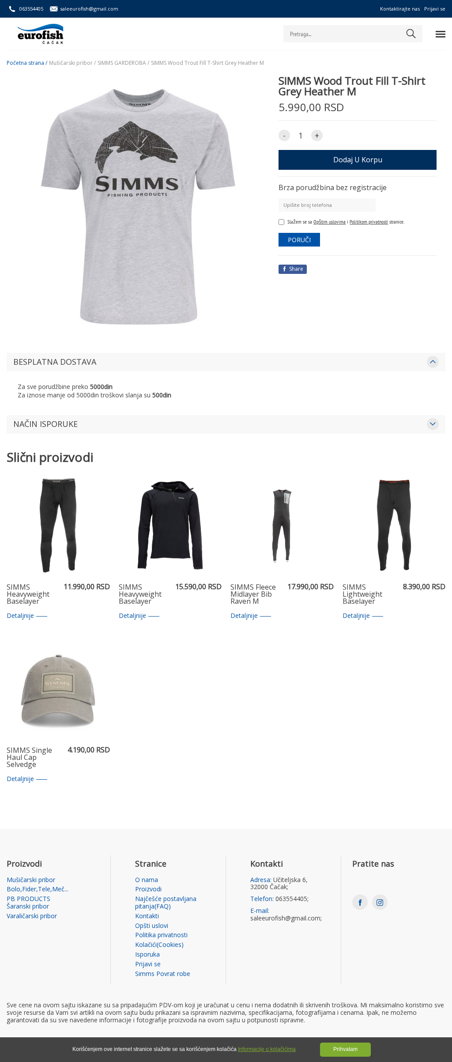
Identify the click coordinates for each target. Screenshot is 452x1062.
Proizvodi (148, 889)
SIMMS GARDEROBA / (123, 63)
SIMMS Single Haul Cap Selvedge (29, 758)
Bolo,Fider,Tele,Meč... (37, 889)
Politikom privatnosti (369, 221)
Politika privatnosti (161, 935)
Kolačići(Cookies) (159, 945)
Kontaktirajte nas (400, 8)
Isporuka (147, 954)
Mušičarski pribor (31, 880)
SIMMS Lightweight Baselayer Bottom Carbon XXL (368, 594)
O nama (146, 880)
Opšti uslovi (151, 926)
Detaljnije (20, 616)
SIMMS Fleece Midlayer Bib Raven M (253, 594)
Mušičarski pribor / (72, 63)
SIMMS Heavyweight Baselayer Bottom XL (28, 594)
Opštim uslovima (329, 221)
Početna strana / (27, 63)
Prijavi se (434, 8)
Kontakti (147, 916)
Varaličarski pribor (32, 916)
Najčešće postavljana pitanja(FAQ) (165, 902)
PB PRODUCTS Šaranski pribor (28, 902)
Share (295, 269)
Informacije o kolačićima (267, 1049)
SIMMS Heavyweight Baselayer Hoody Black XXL (140, 594)
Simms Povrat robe (162, 974)
